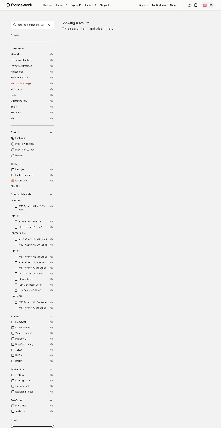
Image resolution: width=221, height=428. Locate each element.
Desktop (47, 5)
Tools (14, 107)
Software (16, 113)
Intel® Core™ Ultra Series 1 (32, 262)
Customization (19, 101)
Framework (21, 322)
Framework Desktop (21, 66)
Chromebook (26, 279)
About (173, 5)
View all (15, 54)
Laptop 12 (61, 5)
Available (20, 411)
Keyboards (16, 89)
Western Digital (23, 333)
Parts (13, 95)
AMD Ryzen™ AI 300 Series (33, 245)
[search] (32, 25)
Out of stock (22, 386)
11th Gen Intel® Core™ (30, 290)
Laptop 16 (90, 5)
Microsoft (20, 339)
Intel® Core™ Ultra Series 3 (33, 239)
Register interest (24, 392)
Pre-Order (20, 406)
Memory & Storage (21, 83)
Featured (20, 138)
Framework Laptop (21, 60)
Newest (19, 156)
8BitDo (19, 350)
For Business (159, 5)
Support (143, 5)
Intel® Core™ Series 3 (30, 222)
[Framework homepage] (19, 5)
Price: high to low (24, 150)
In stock (19, 375)
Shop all (104, 5)
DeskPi (18, 361)
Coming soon (22, 381)
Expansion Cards (19, 78)
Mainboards (17, 72)
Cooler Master (22, 328)
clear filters (104, 28)
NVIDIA (18, 355)
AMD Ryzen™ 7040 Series (32, 268)
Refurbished (21, 181)
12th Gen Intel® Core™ (30, 285)
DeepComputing (24, 344)
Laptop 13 (76, 5)
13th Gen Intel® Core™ (30, 227)
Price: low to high (24, 144)
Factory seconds (24, 175)
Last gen (20, 169)
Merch (14, 118)
